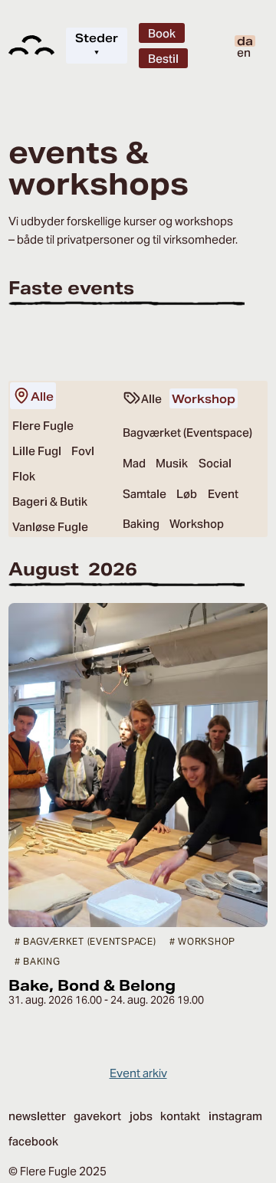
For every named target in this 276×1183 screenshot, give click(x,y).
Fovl (82, 451)
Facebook (33, 1141)
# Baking (38, 961)
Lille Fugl (36, 451)
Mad (134, 463)
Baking (141, 523)
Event (223, 494)
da (245, 41)
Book (162, 33)
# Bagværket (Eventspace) (85, 941)
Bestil (163, 58)
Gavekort (97, 1116)
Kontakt (180, 1116)
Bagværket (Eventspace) (187, 432)
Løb (186, 494)
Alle (42, 396)
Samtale (144, 494)
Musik (172, 463)
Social (215, 463)
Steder (96, 45)
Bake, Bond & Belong (92, 985)
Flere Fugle (43, 425)
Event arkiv (138, 1073)
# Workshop (202, 941)
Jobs (141, 1116)
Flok (23, 476)
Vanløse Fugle (50, 526)
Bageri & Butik (49, 501)
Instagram (235, 1116)
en (244, 52)
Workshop (203, 399)
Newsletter (37, 1116)
